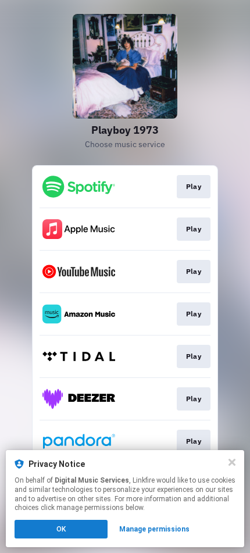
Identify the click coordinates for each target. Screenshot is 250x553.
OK (61, 529)
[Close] (232, 462)
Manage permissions (154, 529)
